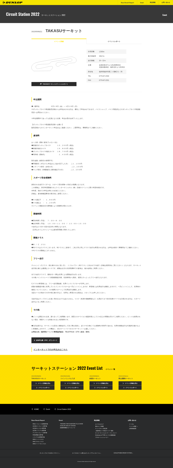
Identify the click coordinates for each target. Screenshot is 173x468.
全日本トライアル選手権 (39, 430)
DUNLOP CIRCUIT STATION (68, 425)
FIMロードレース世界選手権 (40, 424)
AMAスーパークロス (38, 439)
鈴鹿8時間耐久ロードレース (67, 427)
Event (48, 409)
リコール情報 (133, 426)
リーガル (131, 424)
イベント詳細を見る (44, 383)
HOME (36, 409)
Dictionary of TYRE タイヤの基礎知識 (105, 435)
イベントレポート (114, 41)
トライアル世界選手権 (39, 437)
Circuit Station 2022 (64, 409)
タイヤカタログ (99, 424)
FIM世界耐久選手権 (38, 435)
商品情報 (97, 420)
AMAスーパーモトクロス (39, 443)
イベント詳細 (59, 41)
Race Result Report (38, 420)
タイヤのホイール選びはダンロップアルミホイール (86, 453)
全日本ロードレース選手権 (40, 426)
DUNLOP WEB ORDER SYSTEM (123, 453)
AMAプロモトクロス (38, 441)
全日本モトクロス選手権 (39, 428)
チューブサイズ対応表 (101, 428)
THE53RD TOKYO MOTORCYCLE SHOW (71, 424)
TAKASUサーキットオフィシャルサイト (55, 84)
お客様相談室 (132, 428)
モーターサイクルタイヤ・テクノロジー (106, 433)
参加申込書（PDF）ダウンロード (46, 340)
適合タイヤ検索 (99, 426)
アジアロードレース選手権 (40, 432)
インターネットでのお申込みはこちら (50, 349)
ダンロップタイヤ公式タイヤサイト (49, 453)
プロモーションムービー (101, 437)
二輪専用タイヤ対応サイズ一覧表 (104, 430)
